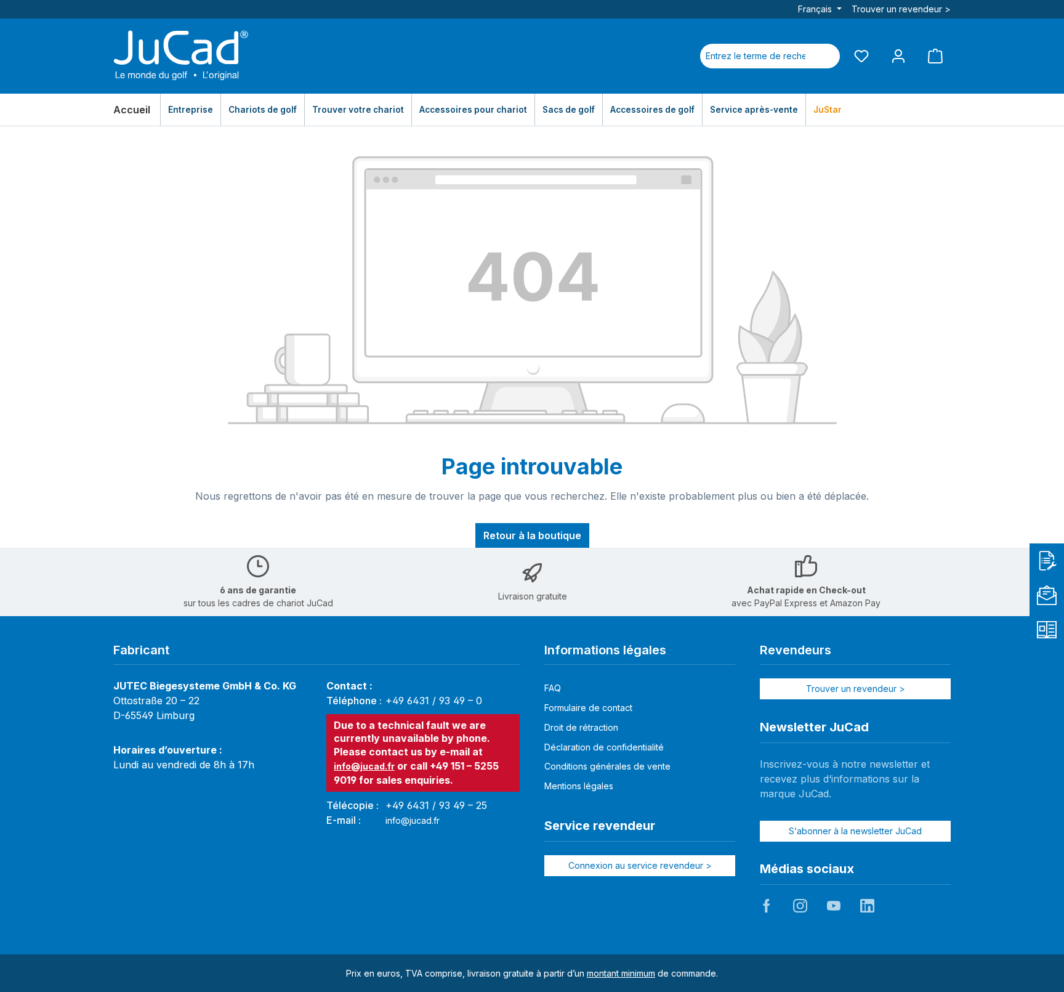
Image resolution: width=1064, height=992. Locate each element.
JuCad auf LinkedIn (867, 906)
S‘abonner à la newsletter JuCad (855, 831)
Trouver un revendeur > (901, 9)
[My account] (898, 55)
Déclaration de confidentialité (604, 747)
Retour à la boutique (532, 535)
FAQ (552, 688)
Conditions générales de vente (607, 766)
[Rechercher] (825, 56)
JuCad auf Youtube (833, 906)
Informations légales (605, 650)
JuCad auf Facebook (766, 906)
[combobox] (755, 56)
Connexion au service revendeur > (640, 865)
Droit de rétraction (581, 727)
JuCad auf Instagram (800, 906)
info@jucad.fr (364, 766)
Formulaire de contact (588, 707)
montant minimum (621, 973)
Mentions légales (578, 786)
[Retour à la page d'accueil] (181, 56)
